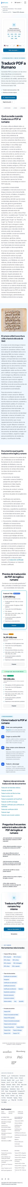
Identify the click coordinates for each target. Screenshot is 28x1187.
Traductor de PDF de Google (9, 802)
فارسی (17, 1080)
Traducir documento (10, 97)
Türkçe (20, 1097)
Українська (4, 1100)
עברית (12, 1082)
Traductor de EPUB (6, 790)
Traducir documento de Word (11, 1014)
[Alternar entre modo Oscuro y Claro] (11, 2)
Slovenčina (14, 1093)
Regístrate (8, 730)
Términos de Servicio (11, 1112)
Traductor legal (5, 812)
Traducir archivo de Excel (10, 1024)
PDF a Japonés (16, 966)
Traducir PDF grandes (9, 1017)
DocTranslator (6, 1109)
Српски (7, 1095)
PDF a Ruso (6, 966)
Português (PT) (21, 1091)
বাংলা (2, 1078)
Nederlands (12, 1089)
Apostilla (21, 1001)
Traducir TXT (16, 1033)
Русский (8, 1093)
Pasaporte (6, 979)
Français (3, 1082)
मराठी (21, 1086)
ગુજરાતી (8, 1082)
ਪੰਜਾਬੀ (2, 1091)
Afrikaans (3, 1075)
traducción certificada (16, 560)
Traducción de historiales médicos (10, 787)
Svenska (12, 1095)
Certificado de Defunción (21, 1135)
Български (22, 1075)
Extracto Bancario (19, 1141)
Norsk (18, 1089)
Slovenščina (21, 1093)
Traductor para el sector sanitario (10, 815)
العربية (8, 1075)
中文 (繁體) (3, 1102)
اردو (9, 1100)
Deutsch (21, 1078)
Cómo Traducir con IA (6, 1168)
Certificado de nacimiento (10, 976)
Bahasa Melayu (5, 1089)
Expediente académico (9, 992)
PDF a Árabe (7, 960)
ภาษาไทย (3, 1097)
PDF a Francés (17, 957)
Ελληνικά (3, 1080)
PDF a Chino (16, 960)
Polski (6, 1091)
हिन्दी (16, 1082)
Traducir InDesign (17, 1030)
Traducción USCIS (19, 1121)
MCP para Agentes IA (6, 1170)
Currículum (17, 1144)
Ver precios (14, 934)
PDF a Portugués (17, 963)
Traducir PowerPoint (9, 1027)
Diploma (21, 989)
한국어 (8, 1086)
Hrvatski (20, 1082)
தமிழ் (17, 1095)
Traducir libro (7, 1030)
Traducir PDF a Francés (20, 1155)
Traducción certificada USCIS (9, 809)
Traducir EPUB (19, 1027)
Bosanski (6, 1078)
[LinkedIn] (2, 1179)
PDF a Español (7, 957)
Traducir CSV (7, 1033)
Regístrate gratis (7, 102)
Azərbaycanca (14, 1075)
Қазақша (3, 1086)
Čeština (11, 1078)
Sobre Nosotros (3, 1112)
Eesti (13, 1080)
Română (3, 1093)
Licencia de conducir (9, 998)
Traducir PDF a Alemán (20, 1157)
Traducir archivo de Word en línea (10, 793)
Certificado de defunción (10, 989)
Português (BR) (12, 1091)
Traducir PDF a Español (20, 1153)
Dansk (16, 1078)
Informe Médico (18, 1123)
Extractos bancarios (9, 995)
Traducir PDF (7, 1011)
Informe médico (7, 1001)
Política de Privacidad (20, 1112)
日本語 (18, 1084)
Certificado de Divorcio (20, 1133)
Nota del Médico (19, 1146)
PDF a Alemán (7, 963)
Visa (15, 1001)
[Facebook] (5, 1179)
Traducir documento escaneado (11, 1021)
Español (9, 1080)
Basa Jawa (23, 1084)
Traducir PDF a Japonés (20, 1165)
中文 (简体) (20, 1100)
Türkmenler (9, 1097)
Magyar (3, 1084)
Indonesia (8, 1084)
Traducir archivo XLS (7, 796)
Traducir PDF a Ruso (19, 1167)
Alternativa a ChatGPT (6, 1119)
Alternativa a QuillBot (6, 1140)
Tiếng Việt (13, 1100)
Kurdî (12, 1086)
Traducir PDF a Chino (20, 1163)
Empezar (14, 625)
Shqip (2, 1095)
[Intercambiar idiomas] (14, 45)
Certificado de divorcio (9, 985)
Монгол (17, 1086)
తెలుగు (20, 1095)
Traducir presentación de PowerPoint (11, 799)
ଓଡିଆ (22, 1089)
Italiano (14, 1084)
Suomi (21, 1080)
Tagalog (15, 1097)
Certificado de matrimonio (10, 982)
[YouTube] (8, 1179)
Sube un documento (13, 929)
